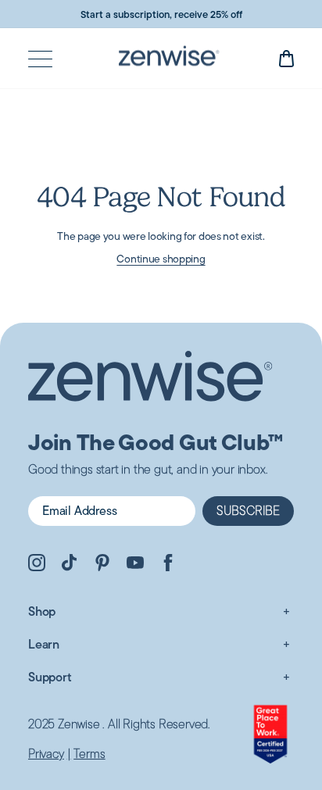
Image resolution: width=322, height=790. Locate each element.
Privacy (46, 754)
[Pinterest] (102, 565)
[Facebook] (168, 565)
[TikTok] (69, 565)
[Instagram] (36, 565)
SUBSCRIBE (248, 510)
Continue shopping (160, 258)
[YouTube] (135, 565)
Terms (89, 754)
